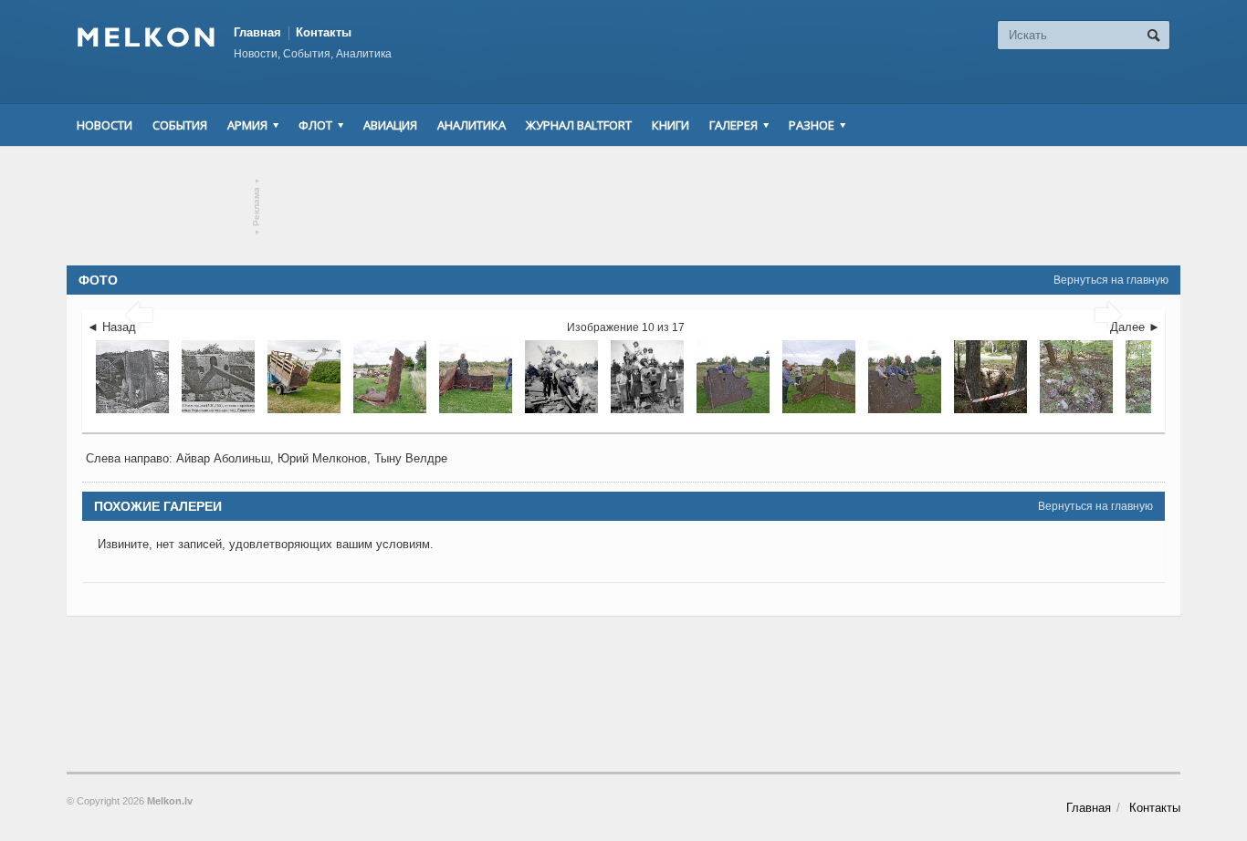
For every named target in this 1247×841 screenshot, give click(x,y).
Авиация (390, 125)
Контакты (323, 32)
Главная (257, 32)
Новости (104, 125)
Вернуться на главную (1110, 280)
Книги (670, 125)
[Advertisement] (623, 206)
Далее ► (1135, 327)
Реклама (257, 206)
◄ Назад (111, 327)
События (179, 125)
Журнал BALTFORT (579, 125)
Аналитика (471, 125)
